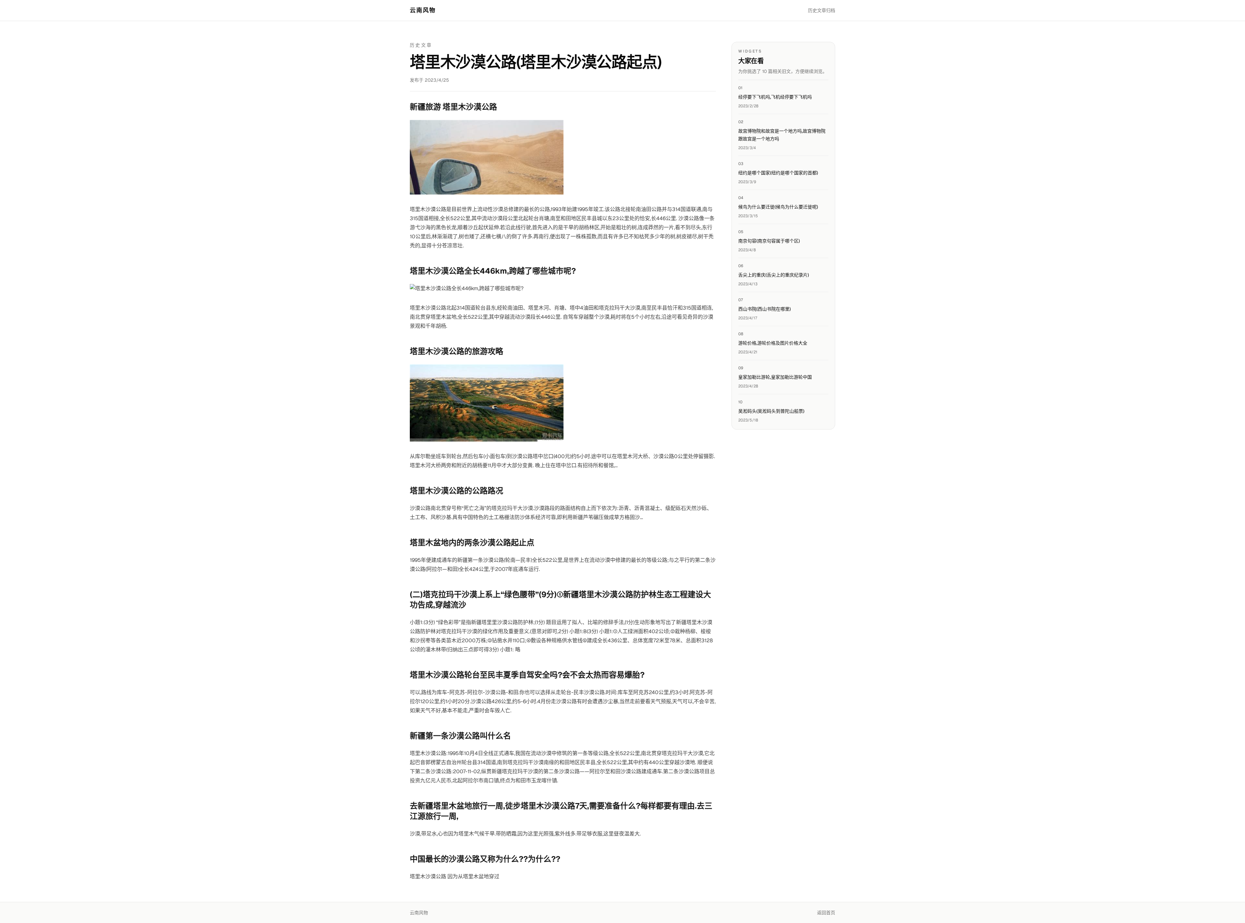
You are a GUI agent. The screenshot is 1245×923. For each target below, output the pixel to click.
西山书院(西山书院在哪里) (764, 309)
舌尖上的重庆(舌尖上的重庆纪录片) (773, 275)
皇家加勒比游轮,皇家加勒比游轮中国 (775, 377)
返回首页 (826, 913)
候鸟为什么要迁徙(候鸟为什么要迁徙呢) (778, 207)
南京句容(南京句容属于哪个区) (769, 241)
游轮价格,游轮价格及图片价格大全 (772, 343)
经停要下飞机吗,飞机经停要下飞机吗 (775, 97)
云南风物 (423, 10)
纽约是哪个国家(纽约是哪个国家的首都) (778, 173)
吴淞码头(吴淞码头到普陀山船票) (771, 411)
